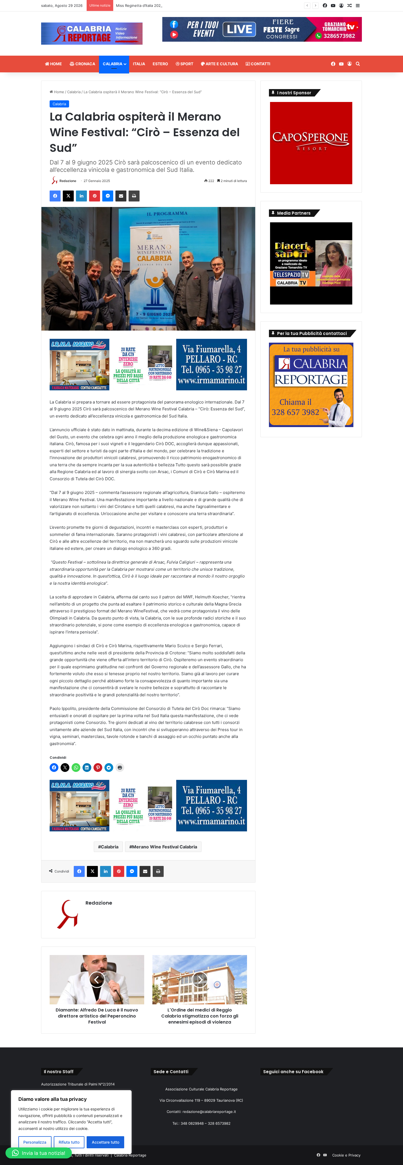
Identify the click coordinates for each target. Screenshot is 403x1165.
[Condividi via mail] (120, 196)
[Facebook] (55, 196)
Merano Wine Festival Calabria (164, 846)
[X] (68, 196)
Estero (160, 63)
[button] (38, 1152)
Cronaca (85, 63)
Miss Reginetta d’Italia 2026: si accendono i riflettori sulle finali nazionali (177, 5)
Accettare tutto (105, 1142)
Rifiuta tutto (69, 1142)
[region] (71, 1122)
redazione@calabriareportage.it (209, 1111)
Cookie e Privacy (346, 1155)
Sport (186, 63)
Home (55, 63)
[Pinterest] (94, 196)
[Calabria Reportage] (92, 33)
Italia (139, 63)
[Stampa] (134, 196)
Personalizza (34, 1142)
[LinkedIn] (81, 196)
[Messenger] (107, 196)
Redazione (67, 181)
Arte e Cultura (221, 63)
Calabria (112, 63)
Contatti (260, 63)
